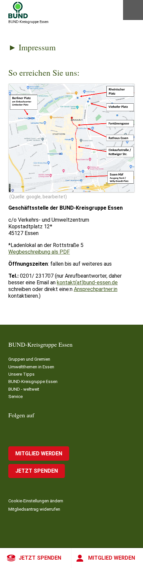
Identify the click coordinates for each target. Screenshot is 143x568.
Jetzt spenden (40, 558)
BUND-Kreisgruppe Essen (33, 381)
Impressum (37, 47)
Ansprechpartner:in (95, 289)
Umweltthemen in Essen (31, 366)
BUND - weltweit (23, 389)
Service (15, 396)
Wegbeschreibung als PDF (39, 252)
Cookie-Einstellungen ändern (35, 500)
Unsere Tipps (21, 374)
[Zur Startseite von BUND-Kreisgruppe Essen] (18, 10)
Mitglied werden (111, 558)
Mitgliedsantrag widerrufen (34, 509)
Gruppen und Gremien (29, 359)
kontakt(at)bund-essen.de (87, 282)
